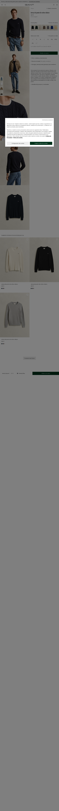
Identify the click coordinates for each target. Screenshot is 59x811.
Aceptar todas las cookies (41, 143)
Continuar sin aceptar (47, 119)
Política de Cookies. (18, 137)
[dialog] (29, 132)
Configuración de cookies (18, 143)
